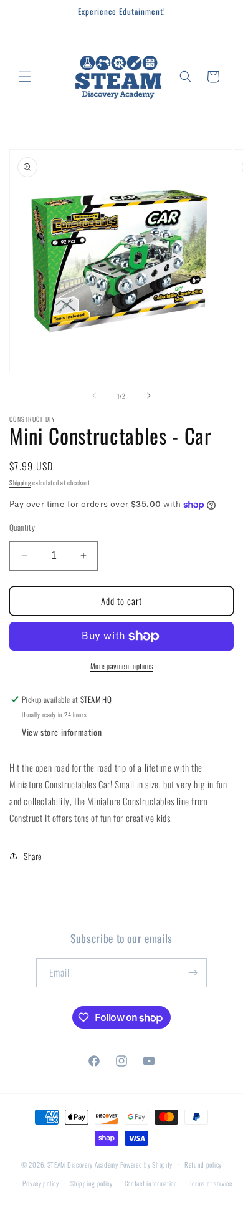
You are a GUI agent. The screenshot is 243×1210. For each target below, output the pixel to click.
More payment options (121, 666)
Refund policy (203, 1164)
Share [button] (33, 856)
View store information (62, 731)
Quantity (22, 527)
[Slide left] (94, 395)
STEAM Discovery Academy (82, 1164)
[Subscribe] (192, 972)
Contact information (151, 1183)
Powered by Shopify (146, 1164)
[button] (25, 76)
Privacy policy (40, 1183)
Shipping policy (91, 1183)
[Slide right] (149, 395)
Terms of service (210, 1183)
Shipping (20, 482)
